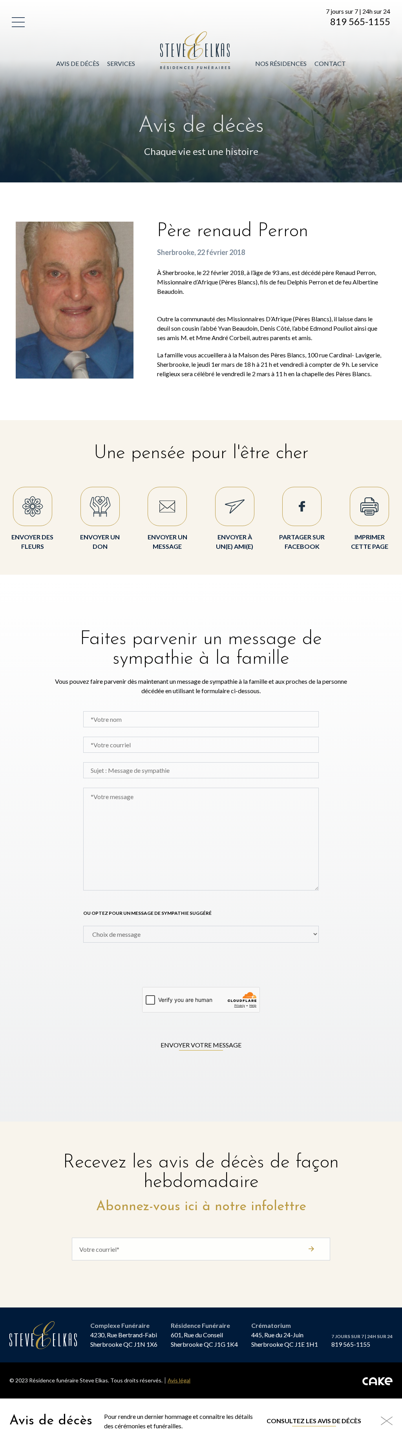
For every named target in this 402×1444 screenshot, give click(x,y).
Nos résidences (281, 63)
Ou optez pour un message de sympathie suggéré (147, 913)
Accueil (173, 36)
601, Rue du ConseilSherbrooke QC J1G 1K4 (204, 1339)
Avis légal (179, 1380)
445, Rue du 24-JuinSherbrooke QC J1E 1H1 (284, 1339)
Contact (330, 63)
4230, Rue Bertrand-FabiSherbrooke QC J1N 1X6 (123, 1339)
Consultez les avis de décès (314, 1420)
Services (121, 63)
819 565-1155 (360, 21)
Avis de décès (77, 63)
